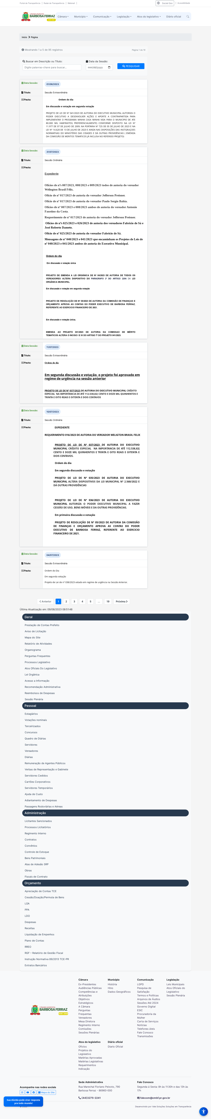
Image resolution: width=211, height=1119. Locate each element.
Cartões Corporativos (37, 781)
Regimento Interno (35, 833)
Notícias (142, 1025)
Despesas (30, 922)
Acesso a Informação (37, 680)
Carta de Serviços (147, 1021)
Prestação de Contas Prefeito (42, 625)
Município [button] (80, 16)
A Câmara (84, 1006)
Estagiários (31, 713)
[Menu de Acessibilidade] (203, 1111)
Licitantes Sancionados (38, 821)
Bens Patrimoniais (35, 858)
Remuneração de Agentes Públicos (45, 763)
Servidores (31, 744)
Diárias (29, 757)
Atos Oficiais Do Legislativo (41, 668)
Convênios (31, 845)
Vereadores (31, 750)
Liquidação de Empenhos (39, 934)
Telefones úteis (146, 1028)
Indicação (84, 1068)
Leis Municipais (175, 984)
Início (25, 37)
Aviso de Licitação (35, 631)
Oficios (82, 1046)
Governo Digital (146, 1006)
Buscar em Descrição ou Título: (43, 61)
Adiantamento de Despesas (41, 800)
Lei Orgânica (32, 674)
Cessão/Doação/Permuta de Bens (44, 897)
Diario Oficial (115, 1046)
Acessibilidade (183, 3)
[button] (187, 16)
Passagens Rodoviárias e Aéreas (44, 806)
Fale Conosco (145, 1032)
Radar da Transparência (54, 3)
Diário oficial (173, 16)
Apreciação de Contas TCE (41, 891)
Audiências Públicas (90, 988)
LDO (27, 915)
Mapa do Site (32, 637)
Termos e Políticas (148, 995)
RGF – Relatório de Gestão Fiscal (44, 952)
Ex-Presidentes (87, 984)
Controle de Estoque (37, 851)
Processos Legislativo (37, 662)
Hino (110, 988)
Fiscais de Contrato (36, 876)
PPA (27, 909)
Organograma (33, 649)
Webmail (71, 3)
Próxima (121, 601)
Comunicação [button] (101, 16)
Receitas (30, 928)
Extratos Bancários (36, 965)
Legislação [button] (123, 16)
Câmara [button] (62, 16)
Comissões (84, 1028)
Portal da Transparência (30, 3)
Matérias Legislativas (90, 1061)
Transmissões (145, 1036)
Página (34, 37)
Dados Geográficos (119, 991)
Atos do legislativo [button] (148, 16)
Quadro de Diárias (35, 738)
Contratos (30, 839)
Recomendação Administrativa (42, 686)
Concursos (31, 732)
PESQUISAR (132, 66)
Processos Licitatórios (38, 827)
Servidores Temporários (39, 787)
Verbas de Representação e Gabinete (46, 769)
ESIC (140, 1010)
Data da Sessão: (98, 61)
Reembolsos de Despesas (40, 693)
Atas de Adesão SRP (37, 864)
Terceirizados (32, 726)
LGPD (140, 984)
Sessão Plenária (34, 699)
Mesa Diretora (86, 1021)
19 (108, 601)
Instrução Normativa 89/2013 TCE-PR (47, 959)
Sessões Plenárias (88, 1032)
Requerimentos (87, 1065)
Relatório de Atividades (38, 643)
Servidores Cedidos (36, 775)
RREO (28, 946)
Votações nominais (36, 719)
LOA (27, 903)
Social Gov (167, 3)
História (112, 984)
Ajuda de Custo (34, 794)
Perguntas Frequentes (37, 656)
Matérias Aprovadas (90, 1057)
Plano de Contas (34, 940)
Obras (28, 870)
